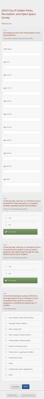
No (10, 225)
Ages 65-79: (7, 166)
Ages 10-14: (7, 75)
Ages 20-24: (7, 101)
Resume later (13, 395)
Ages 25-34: (7, 114)
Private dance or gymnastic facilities (21, 352)
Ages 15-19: (7, 88)
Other (11, 375)
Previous (15, 386)
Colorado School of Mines (18, 323)
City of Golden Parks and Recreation (21, 318)
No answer (12, 232)
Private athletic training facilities (19, 340)
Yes (10, 218)
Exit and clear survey (28, 395)
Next (26, 386)
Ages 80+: (6, 179)
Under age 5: (7, 49)
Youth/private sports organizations (21, 369)
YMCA (11, 363)
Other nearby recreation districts (20, 335)
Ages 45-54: (7, 140)
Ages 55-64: (7, 153)
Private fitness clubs (15, 358)
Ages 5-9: (6, 62)
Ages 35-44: (7, 127)
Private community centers (18, 346)
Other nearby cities (15, 329)
